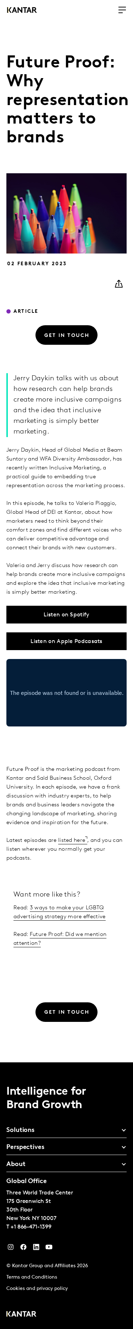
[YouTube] (36, 1249)
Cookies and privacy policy (37, 1288)
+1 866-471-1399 (31, 1227)
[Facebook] (23, 1249)
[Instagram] (10, 1249)
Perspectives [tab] (25, 1147)
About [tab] (16, 1164)
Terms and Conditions (31, 1277)
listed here (71, 840)
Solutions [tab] (20, 1130)
